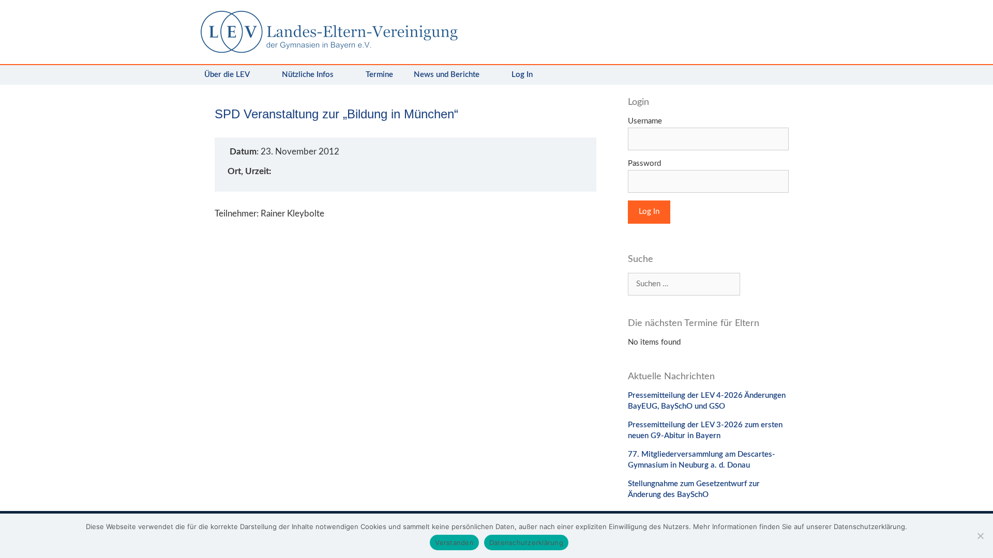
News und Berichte (446, 75)
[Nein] (980, 536)
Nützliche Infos (308, 75)
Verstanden (454, 542)
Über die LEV (227, 75)
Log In (522, 75)
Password (644, 163)
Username (645, 121)
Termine (379, 75)
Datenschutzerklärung (526, 542)
